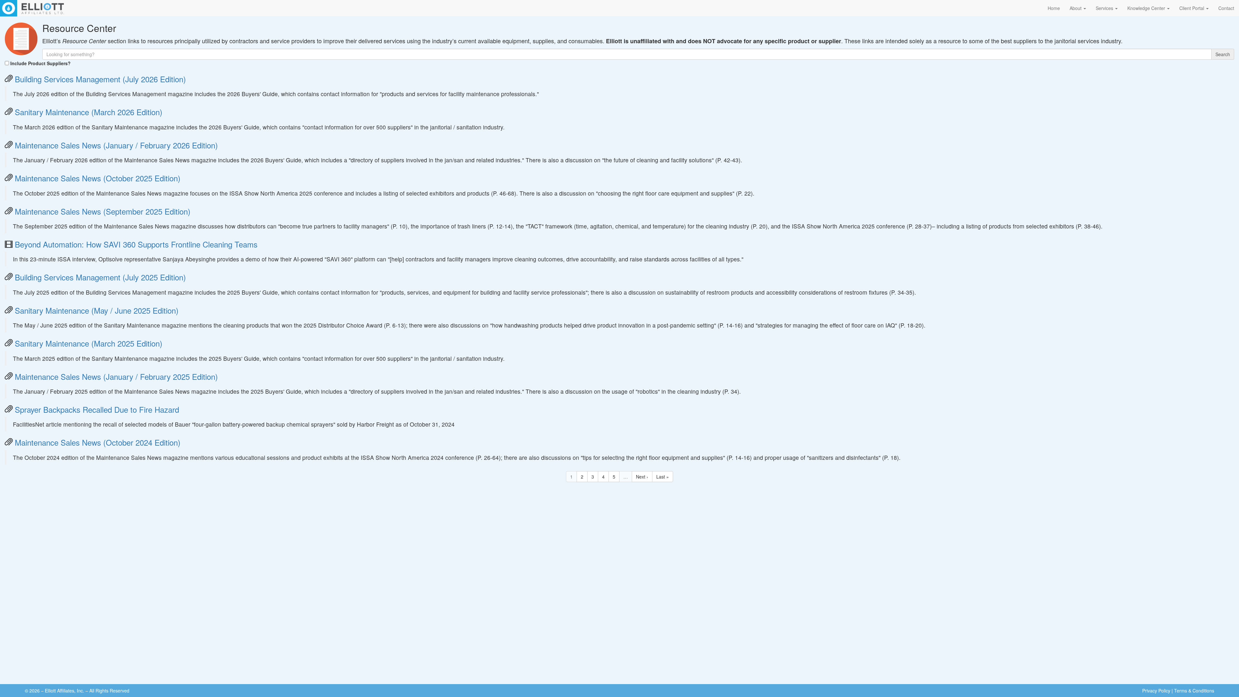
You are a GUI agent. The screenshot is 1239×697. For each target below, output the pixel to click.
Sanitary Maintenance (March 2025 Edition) (88, 343)
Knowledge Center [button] (1146, 8)
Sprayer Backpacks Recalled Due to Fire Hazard (97, 409)
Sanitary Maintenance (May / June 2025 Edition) (96, 310)
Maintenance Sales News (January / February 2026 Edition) (116, 145)
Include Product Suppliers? (40, 63)
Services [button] (1105, 8)
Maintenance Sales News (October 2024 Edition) (97, 442)
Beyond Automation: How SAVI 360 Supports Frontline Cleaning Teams (136, 244)
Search (1222, 54)
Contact (1226, 8)
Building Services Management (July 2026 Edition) (100, 79)
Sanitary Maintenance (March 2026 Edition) (88, 111)
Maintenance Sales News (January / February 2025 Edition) (116, 376)
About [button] (1076, 8)
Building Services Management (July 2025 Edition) (100, 277)
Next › (642, 476)
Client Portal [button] (1192, 8)
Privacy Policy (1156, 690)
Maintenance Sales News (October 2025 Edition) (97, 178)
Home (1054, 8)
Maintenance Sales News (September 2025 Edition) (102, 211)
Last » (662, 476)
